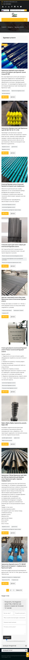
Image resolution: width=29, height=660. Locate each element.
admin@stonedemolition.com (10, 1)
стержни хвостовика (6, 310)
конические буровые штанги (8, 204)
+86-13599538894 (7, 4)
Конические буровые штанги (8, 385)
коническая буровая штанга (8, 207)
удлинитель (14, 146)
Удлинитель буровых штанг (18, 90)
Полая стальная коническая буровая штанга (12, 256)
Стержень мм (15, 579)
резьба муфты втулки (7, 437)
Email (5, 97)
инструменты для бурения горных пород (11, 210)
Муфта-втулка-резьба (7, 440)
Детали (13, 97)
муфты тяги (16, 437)
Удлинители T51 (6, 579)
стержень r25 (5, 313)
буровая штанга (5, 90)
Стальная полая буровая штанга (9, 388)
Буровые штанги (6, 149)
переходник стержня (18, 310)
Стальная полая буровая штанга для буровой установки (12, 259)
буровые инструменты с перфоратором (11, 577)
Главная (3, 27)
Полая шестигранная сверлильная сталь (11, 262)
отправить (7, 637)
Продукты (10, 27)
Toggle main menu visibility (25, 20)
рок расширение (6, 93)
